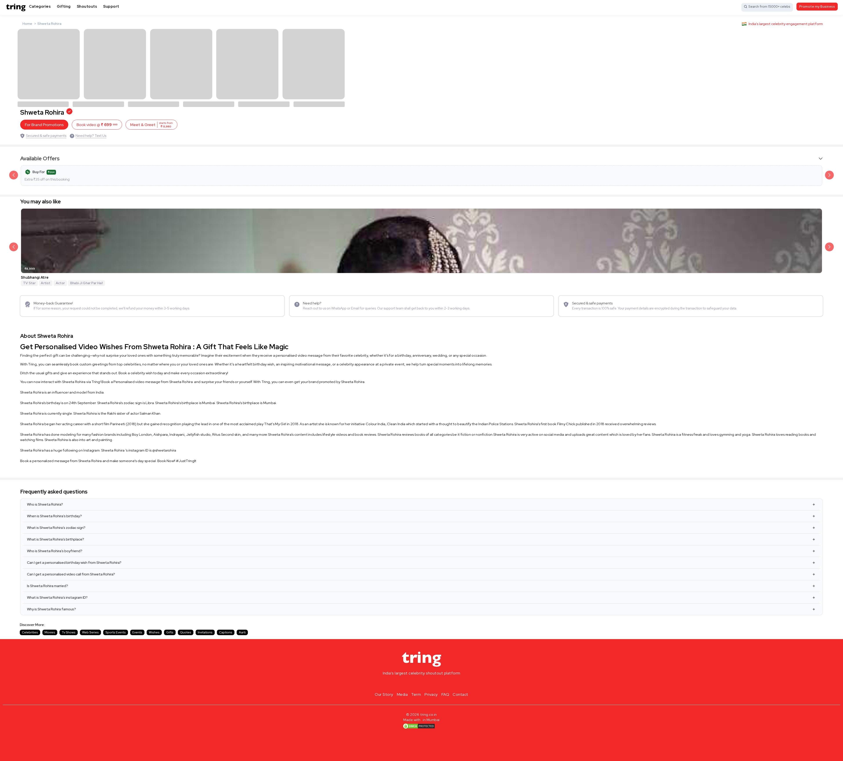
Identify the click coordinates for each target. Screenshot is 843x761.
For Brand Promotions (44, 124)
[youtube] (428, 683)
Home (27, 23)
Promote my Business (817, 6)
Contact (460, 694)
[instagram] (407, 683)
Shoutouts (87, 6)
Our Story (384, 694)
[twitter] (421, 683)
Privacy (431, 694)
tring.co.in (428, 714)
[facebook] (414, 683)
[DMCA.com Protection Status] (419, 726)
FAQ (445, 694)
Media (402, 694)
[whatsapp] (435, 683)
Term (416, 694)
